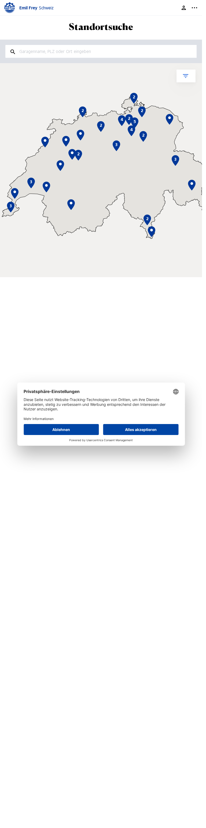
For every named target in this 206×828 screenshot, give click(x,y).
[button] (151, 231)
